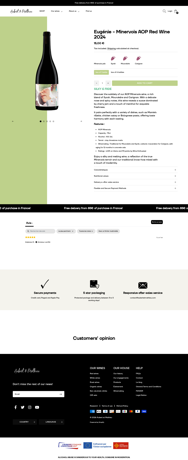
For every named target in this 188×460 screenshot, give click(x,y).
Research (94, 406)
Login (170, 11)
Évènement (118, 386)
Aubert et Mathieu (104, 417)
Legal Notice (141, 395)
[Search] (164, 11)
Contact (139, 378)
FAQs (138, 373)
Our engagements (121, 378)
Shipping (111, 48)
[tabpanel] (94, 245)
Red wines (94, 373)
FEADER (139, 391)
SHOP (42, 11)
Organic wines (96, 386)
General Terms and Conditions (148, 386)
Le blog (139, 382)
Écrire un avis (157, 222)
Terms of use (107, 406)
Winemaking (118, 391)
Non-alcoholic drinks (98, 391)
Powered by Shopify (97, 422)
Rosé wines (94, 382)
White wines (95, 378)
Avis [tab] (29, 223)
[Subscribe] (60, 394)
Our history (118, 373)
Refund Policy (122, 406)
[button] (57, 11)
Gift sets (93, 395)
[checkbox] (108, 231)
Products (117, 382)
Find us (89, 11)
